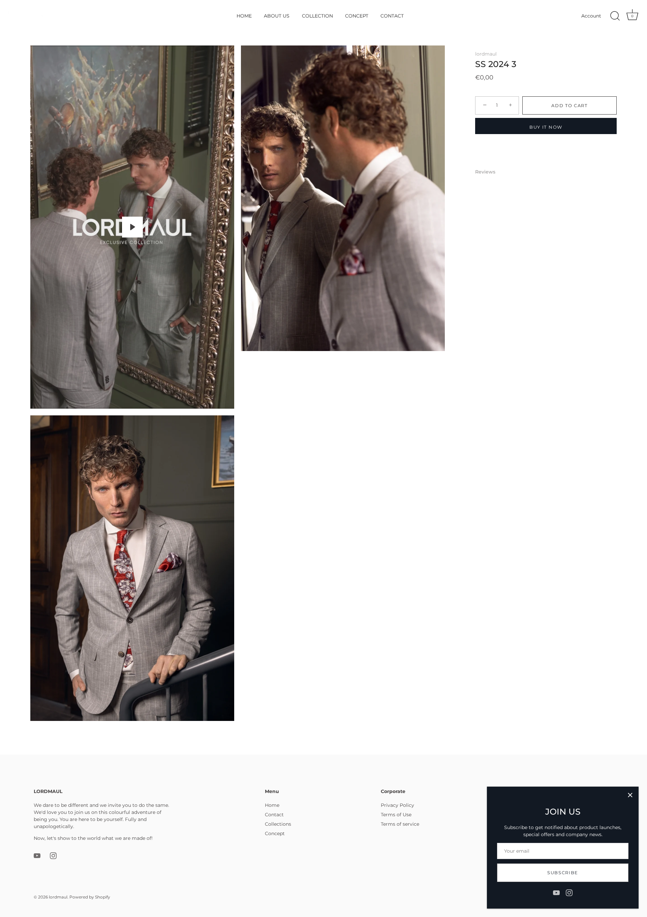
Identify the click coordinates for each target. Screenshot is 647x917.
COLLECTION (317, 16)
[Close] (630, 795)
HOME (244, 16)
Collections (278, 824)
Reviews (485, 172)
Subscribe (562, 872)
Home (272, 805)
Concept (275, 833)
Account (591, 16)
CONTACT (392, 16)
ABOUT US (276, 16)
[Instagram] (569, 892)
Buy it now (545, 127)
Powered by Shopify (89, 896)
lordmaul (486, 54)
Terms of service (400, 824)
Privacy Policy (397, 805)
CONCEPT (356, 16)
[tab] (488, 172)
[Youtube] (556, 892)
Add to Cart (569, 105)
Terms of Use (396, 815)
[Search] (615, 16)
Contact (274, 815)
